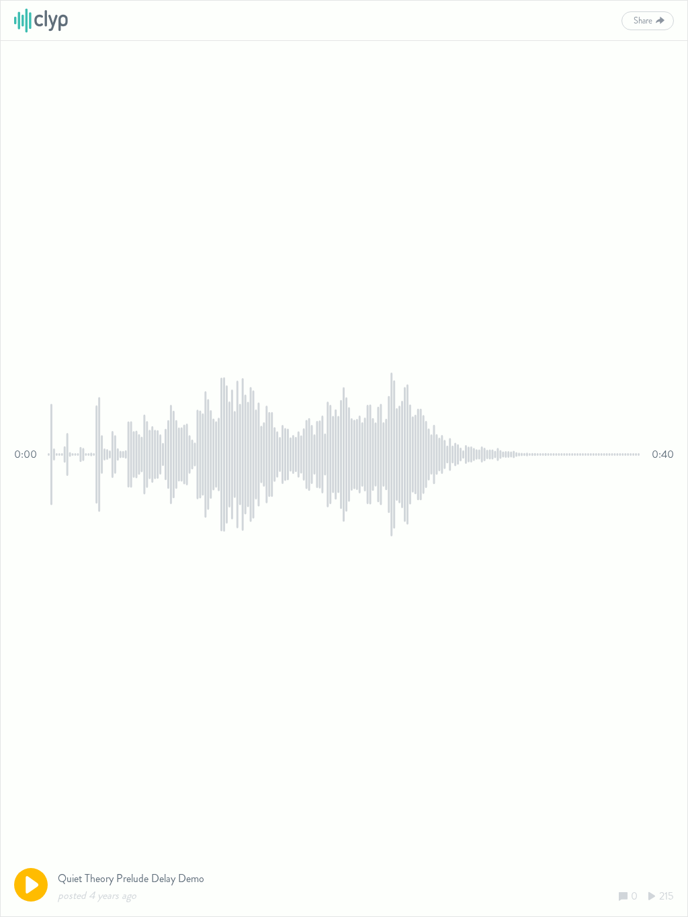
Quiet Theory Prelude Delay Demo (131, 878)
